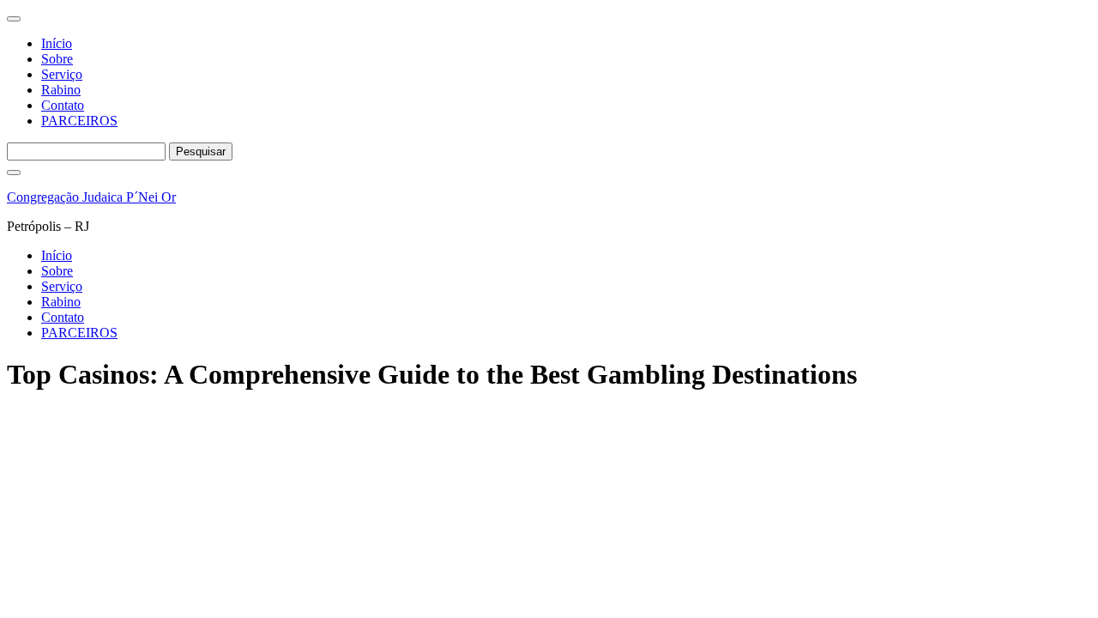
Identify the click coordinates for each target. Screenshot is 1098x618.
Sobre (57, 59)
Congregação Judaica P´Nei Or (91, 197)
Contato (62, 105)
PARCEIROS (79, 120)
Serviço (61, 74)
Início (56, 43)
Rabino (61, 89)
